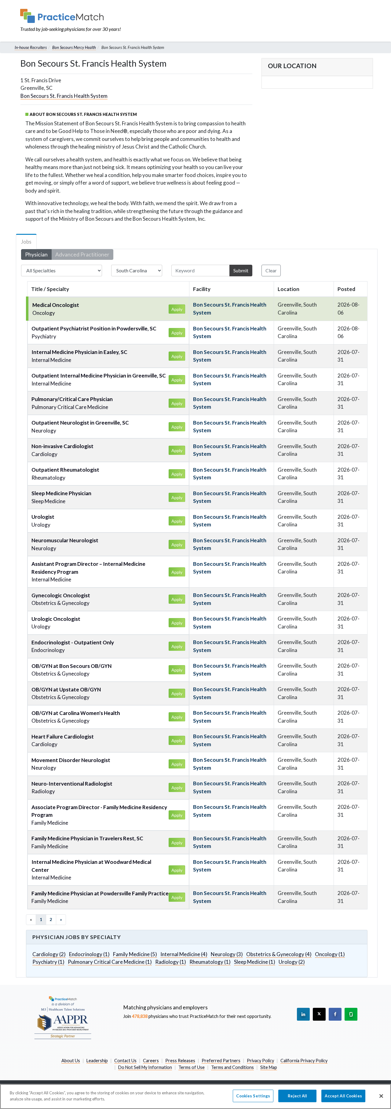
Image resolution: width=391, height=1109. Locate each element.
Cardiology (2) (49, 954)
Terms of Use (191, 1067)
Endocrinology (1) (89, 954)
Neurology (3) (227, 954)
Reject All (297, 1095)
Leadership (97, 1060)
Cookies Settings (253, 1095)
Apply (176, 309)
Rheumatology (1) (210, 962)
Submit (240, 270)
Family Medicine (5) (135, 954)
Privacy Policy (260, 1060)
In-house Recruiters (31, 47)
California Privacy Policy (303, 1060)
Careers (151, 1060)
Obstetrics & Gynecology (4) (279, 954)
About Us (70, 1060)
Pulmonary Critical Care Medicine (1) (110, 962)
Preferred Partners (221, 1060)
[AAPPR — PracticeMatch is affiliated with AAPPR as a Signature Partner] (62, 1017)
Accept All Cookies (343, 1095)
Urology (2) (292, 962)
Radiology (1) (170, 962)
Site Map (268, 1067)
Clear (271, 270)
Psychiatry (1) (48, 962)
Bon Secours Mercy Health (74, 47)
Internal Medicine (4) (183, 954)
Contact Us (125, 1060)
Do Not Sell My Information (145, 1067)
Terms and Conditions (232, 1067)
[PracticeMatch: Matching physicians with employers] (70, 16)
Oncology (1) (330, 954)
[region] (195, 1096)
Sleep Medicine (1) (254, 962)
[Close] (381, 1096)
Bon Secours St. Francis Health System (64, 96)
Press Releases (180, 1060)
